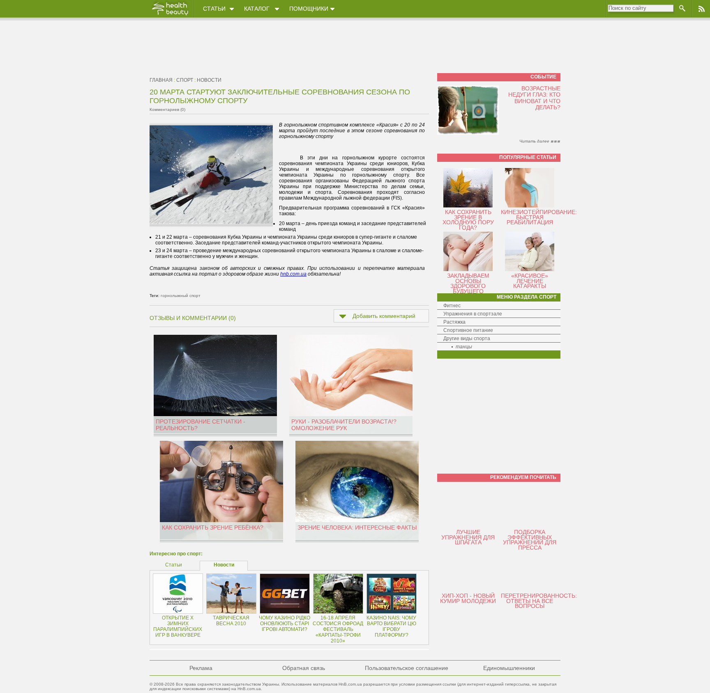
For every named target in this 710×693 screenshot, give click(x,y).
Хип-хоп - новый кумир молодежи (468, 598)
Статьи (214, 8)
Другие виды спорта (466, 338)
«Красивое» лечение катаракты (529, 280)
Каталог (257, 8)
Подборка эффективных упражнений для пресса (529, 540)
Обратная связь (303, 668)
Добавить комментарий (384, 316)
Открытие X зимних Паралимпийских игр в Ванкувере (177, 626)
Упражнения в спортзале (472, 314)
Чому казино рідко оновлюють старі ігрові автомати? (284, 623)
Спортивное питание (468, 330)
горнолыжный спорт (181, 295)
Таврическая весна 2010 (231, 620)
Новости (209, 80)
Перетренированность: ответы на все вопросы (539, 600)
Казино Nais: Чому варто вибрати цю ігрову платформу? (391, 626)
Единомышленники (509, 668)
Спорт (184, 80)
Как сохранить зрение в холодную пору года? (468, 220)
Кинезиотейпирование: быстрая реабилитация (539, 217)
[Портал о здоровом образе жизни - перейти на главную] (170, 15)
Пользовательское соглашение (406, 668)
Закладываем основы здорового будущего (468, 283)
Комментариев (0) (167, 109)
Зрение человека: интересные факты (357, 527)
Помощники (308, 8)
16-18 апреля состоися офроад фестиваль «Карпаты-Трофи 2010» (338, 629)
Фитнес (452, 306)
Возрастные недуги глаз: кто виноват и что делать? (534, 98)
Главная (161, 80)
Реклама (200, 668)
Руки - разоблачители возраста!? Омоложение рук (343, 424)
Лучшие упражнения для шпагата (468, 537)
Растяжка (454, 322)
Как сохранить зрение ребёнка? (212, 527)
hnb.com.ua (293, 274)
